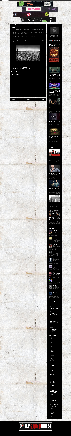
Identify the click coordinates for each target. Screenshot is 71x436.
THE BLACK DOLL (53, 382)
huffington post (17, 68)
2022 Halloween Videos (53, 330)
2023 (50, 339)
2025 (50, 337)
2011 (50, 417)
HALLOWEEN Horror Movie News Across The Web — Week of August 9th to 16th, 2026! (54, 310)
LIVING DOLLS (52, 370)
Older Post (44, 99)
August (52, 356)
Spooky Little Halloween (54, 325)
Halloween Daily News (53, 303)
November (52, 352)
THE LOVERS (55, 285)
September (52, 355)
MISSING (54, 258)
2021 (50, 342)
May (51, 409)
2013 (50, 350)
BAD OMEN (52, 390)
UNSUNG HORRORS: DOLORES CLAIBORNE (56, 273)
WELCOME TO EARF (53, 401)
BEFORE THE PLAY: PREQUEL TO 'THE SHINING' (56, 238)
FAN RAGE (52, 394)
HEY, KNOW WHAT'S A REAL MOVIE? (53, 362)
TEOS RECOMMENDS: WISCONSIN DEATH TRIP (53, 392)
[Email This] (23, 67)
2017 (50, 346)
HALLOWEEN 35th (53, 359)
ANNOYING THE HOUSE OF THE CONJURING (53, 365)
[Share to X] (25, 67)
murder (20, 68)
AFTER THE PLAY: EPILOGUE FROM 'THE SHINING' (56, 266)
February (52, 413)
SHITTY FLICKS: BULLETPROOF (53, 406)
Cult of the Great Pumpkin (54, 320)
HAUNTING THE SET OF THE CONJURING (54, 367)
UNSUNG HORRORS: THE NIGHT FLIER (56, 293)
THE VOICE (52, 360)
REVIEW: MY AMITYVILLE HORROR (52, 385)
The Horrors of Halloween (54, 308)
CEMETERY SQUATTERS (52, 396)
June (51, 408)
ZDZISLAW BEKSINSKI (53, 381)
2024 (50, 338)
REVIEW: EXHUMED (53, 369)
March (52, 412)
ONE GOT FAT (52, 403)
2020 (50, 343)
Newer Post (13, 99)
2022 (50, 341)
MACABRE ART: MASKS (54, 404)
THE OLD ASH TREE (53, 371)
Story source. (13, 63)
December (52, 351)
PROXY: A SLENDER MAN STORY (53, 388)
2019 (50, 345)
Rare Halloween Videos (53, 329)
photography (23, 68)
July (51, 358)
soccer (29, 68)
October (52, 354)
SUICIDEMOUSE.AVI (53, 375)
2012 (50, 416)
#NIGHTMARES (52, 374)
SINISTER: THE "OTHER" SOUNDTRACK (55, 252)
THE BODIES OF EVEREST (53, 377)
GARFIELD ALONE (55, 279)
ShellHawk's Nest (52, 317)
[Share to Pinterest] (26, 67)
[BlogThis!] (24, 67)
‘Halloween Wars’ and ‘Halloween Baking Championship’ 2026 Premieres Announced (54, 305)
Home (28, 99)
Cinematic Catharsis (53, 313)
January (52, 414)
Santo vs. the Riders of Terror (54, 314)
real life (27, 68)
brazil (14, 68)
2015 (50, 347)
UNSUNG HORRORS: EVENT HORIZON (53, 379)
